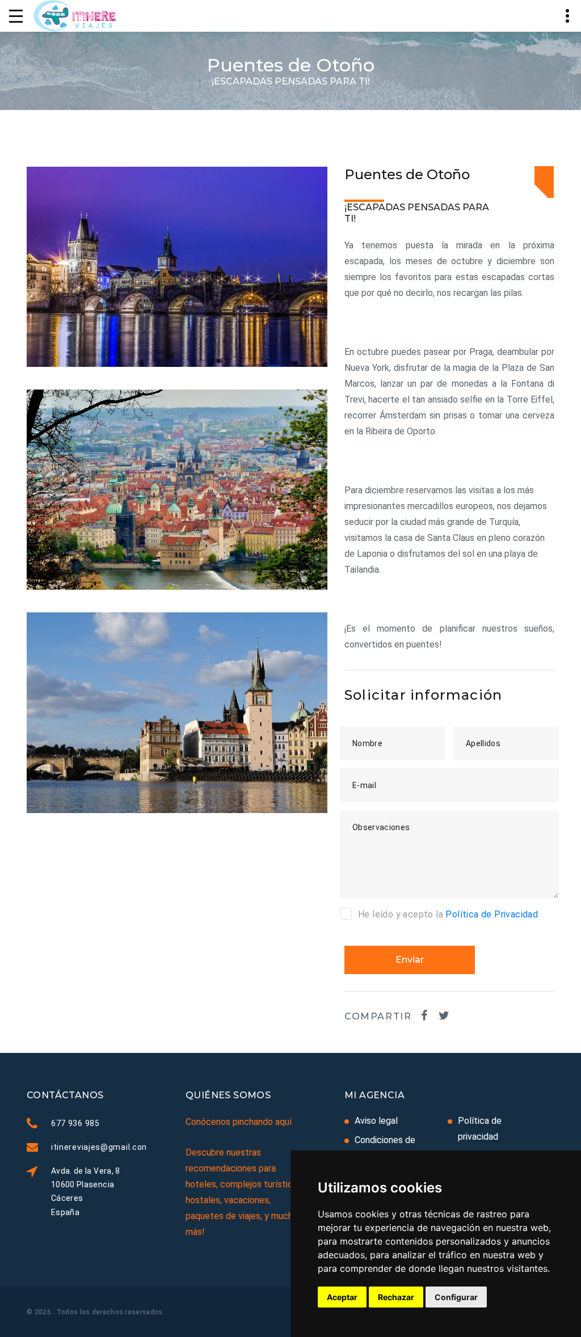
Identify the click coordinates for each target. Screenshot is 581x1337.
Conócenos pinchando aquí (239, 1121)
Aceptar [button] (342, 1297)
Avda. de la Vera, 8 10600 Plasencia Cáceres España (85, 1191)
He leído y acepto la (448, 914)
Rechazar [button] (396, 1297)
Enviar (409, 959)
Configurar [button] (456, 1297)
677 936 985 (75, 1123)
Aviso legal (376, 1120)
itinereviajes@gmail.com (100, 1147)
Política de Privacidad (491, 914)
